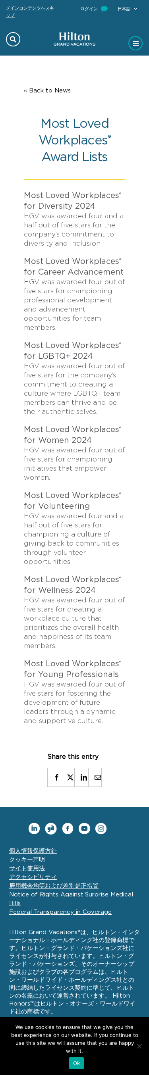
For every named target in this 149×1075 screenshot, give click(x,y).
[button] (127, 8)
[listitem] (54, 777)
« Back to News (47, 90)
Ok (76, 1063)
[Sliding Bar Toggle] (136, 41)
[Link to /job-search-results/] (13, 39)
